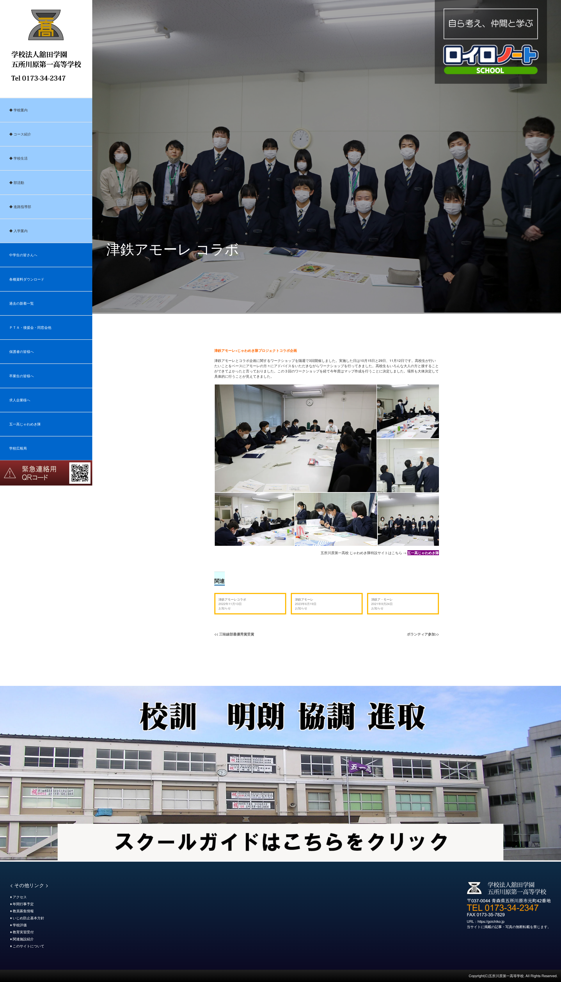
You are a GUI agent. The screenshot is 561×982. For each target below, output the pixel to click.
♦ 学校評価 (18, 924)
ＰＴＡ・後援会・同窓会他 (30, 327)
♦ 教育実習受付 (22, 931)
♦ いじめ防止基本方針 (27, 917)
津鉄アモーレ (304, 599)
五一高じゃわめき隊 (25, 424)
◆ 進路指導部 (20, 206)
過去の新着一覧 (21, 303)
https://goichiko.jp (491, 921)
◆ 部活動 (16, 182)
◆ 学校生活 (18, 158)
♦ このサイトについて (27, 945)
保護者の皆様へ (21, 351)
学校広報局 (18, 448)
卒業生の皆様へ (21, 375)
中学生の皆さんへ (23, 254)
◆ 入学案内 (18, 230)
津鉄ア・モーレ (382, 599)
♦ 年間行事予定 (22, 903)
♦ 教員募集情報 (22, 910)
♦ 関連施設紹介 (22, 938)
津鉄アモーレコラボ (232, 599)
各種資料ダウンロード (26, 279)
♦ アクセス (18, 896)
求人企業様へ (19, 399)
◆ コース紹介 (20, 134)
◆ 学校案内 (18, 109)
